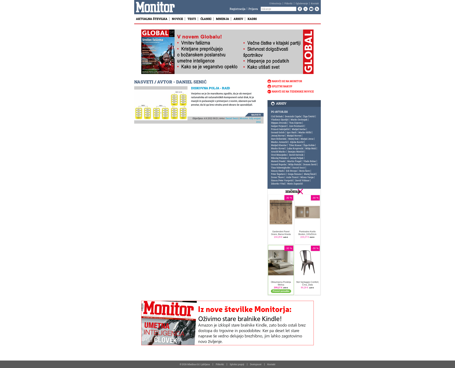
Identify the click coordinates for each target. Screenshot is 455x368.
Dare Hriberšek (278, 138)
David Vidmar (302, 180)
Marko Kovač (278, 148)
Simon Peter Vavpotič (282, 180)
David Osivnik (296, 154)
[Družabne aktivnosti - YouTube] (310, 9)
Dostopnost (255, 364)
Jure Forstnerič (296, 126)
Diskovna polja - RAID (210, 88)
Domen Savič (310, 164)
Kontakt (315, 3)
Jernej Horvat (278, 135)
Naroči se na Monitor (287, 81)
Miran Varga (307, 177)
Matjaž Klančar (279, 145)
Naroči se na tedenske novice (293, 91)
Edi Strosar (291, 170)
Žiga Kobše (309, 145)
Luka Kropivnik (295, 148)
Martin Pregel (294, 161)
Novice (177, 19)
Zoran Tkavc (277, 177)
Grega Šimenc (295, 174)
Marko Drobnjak (299, 119)
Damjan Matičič (296, 151)
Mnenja (222, 19)
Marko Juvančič (279, 142)
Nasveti (256, 114)
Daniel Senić (232, 118)
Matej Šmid (309, 174)
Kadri (252, 19)
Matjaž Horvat (294, 135)
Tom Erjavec (295, 122)
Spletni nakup (282, 86)
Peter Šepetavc (278, 174)
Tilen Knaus (295, 145)
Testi (192, 19)
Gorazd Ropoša (278, 164)
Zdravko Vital (278, 183)
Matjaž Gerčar (299, 129)
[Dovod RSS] (316, 9)
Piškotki (288, 3)
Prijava (253, 9)
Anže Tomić (292, 177)
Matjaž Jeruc (307, 138)
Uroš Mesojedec (279, 154)
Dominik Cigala (293, 116)
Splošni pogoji (237, 364)
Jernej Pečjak (296, 158)
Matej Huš (293, 138)
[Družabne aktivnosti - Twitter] (305, 9)
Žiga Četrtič (309, 116)
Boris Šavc (304, 170)
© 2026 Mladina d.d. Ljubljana (195, 364)
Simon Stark (277, 170)
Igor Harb (291, 132)
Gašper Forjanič (279, 126)
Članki (206, 19)
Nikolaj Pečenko (279, 158)
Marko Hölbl (304, 132)
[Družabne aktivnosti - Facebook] (299, 9)
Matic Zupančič (295, 183)
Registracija (237, 9)
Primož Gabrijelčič (280, 129)
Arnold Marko (278, 151)
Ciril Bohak (277, 116)
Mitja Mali (310, 148)
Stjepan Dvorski (279, 122)
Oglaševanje (302, 3)
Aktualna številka (151, 19)
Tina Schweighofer (280, 167)
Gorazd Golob (278, 132)
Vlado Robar (309, 161)
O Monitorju (275, 3)
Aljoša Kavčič (297, 142)
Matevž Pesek (278, 161)
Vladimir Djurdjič (279, 119)
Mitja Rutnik (294, 164)
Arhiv (238, 19)
